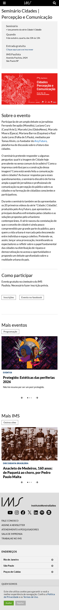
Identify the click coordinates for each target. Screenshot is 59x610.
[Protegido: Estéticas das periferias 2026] (29, 352)
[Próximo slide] (37, 398)
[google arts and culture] (48, 512)
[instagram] (17, 512)
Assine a (13, 525)
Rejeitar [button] (20, 603)
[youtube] (10, 512)
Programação (10, 331)
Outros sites (9, 422)
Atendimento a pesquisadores (20, 529)
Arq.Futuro (40, 141)
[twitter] (29, 512)
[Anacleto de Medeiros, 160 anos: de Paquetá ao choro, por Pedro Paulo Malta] (29, 443)
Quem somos (9, 583)
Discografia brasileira (15, 463)
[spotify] (42, 512)
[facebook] (23, 512)
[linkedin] (36, 512)
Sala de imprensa (12, 533)
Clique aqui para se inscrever (19, 49)
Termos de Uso (30, 597)
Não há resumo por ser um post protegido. (23, 387)
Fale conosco (10, 520)
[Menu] (4, 3)
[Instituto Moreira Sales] (29, 503)
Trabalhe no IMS (12, 538)
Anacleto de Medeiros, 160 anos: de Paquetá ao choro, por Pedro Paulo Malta (27, 472)
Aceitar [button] (9, 603)
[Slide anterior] (22, 398)
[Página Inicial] (27, 2)
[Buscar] (54, 3)
